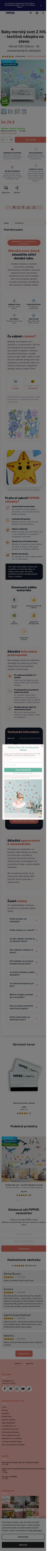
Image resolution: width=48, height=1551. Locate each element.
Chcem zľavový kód (23, 770)
